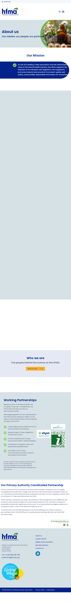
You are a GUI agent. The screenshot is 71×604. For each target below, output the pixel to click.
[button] (63, 11)
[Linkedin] (38, 553)
